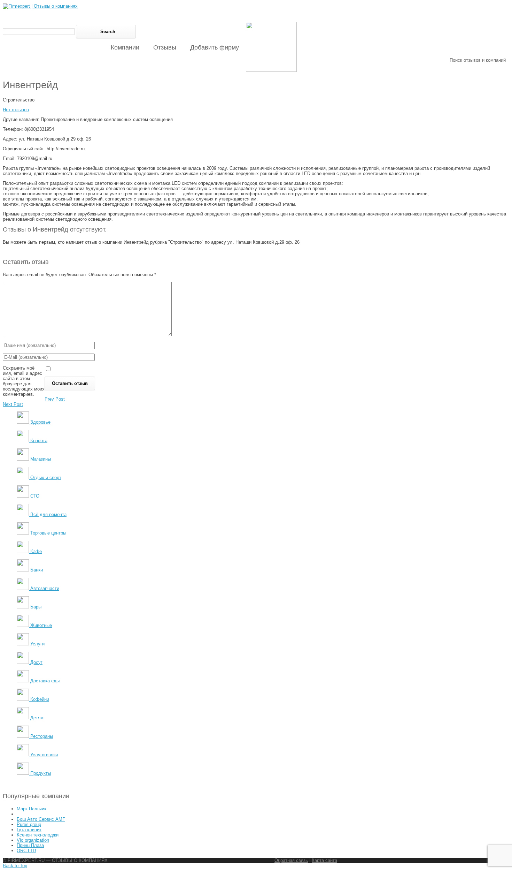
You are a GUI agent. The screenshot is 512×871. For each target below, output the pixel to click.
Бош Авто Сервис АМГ (41, 819)
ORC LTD (26, 850)
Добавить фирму (214, 47)
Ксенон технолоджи (38, 835)
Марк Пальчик (31, 808)
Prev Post (55, 399)
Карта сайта (324, 860)
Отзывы (164, 47)
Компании (125, 47)
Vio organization (33, 840)
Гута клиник (29, 829)
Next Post (13, 404)
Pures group (29, 824)
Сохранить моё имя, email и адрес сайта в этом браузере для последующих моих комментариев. (24, 381)
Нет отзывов (16, 109)
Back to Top (15, 865)
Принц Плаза (30, 845)
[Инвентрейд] (271, 70)
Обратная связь (291, 860)
